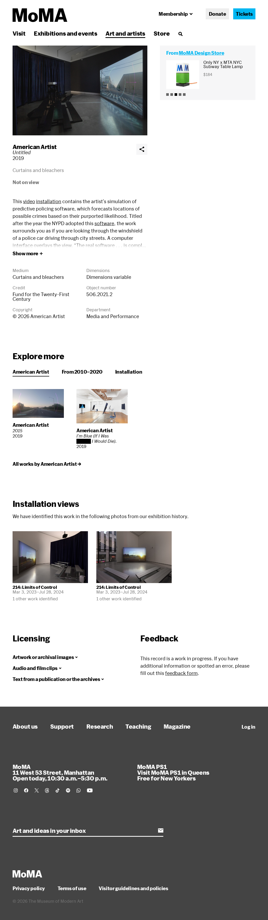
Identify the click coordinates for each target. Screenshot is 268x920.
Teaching (138, 726)
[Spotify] (68, 790)
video (29, 201)
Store (162, 33)
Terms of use (72, 888)
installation (48, 201)
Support (62, 726)
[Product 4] (180, 94)
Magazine (177, 726)
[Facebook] (26, 790)
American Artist (35, 146)
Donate (217, 14)
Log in (248, 726)
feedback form (181, 673)
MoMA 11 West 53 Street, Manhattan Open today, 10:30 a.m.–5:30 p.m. (60, 772)
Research (99, 726)
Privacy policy (29, 888)
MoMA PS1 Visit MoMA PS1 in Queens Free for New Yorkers (173, 772)
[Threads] (47, 790)
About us (25, 726)
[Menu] (180, 34)
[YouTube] (90, 790)
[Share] (141, 149)
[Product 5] (184, 94)
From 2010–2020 (82, 372)
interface (23, 245)
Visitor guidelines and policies (133, 888)
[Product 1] (167, 94)
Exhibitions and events (65, 33)
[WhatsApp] (78, 790)
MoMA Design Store (201, 53)
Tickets (244, 14)
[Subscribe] (160, 830)
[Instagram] (16, 790)
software (104, 223)
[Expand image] (80, 90)
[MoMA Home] (40, 15)
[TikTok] (57, 790)
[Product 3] (176, 94)
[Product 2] (171, 94)
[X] (37, 790)
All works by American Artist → (47, 464)
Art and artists (125, 33)
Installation (128, 372)
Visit (19, 33)
